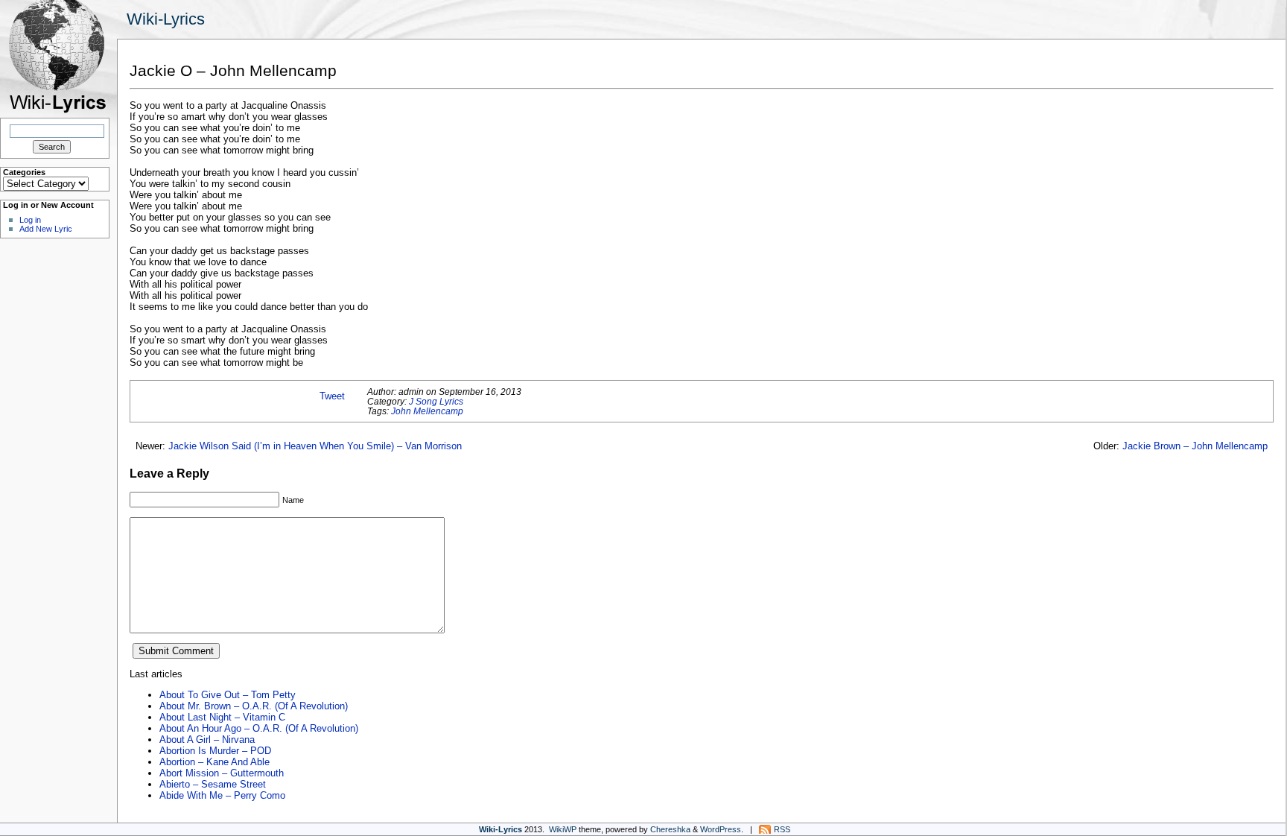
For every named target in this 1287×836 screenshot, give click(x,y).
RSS (782, 829)
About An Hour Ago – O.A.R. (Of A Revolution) (258, 728)
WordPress (720, 829)
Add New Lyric (45, 228)
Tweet (332, 396)
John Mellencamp (427, 411)
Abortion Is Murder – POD (215, 750)
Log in (30, 219)
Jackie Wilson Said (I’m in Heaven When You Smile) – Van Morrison (315, 446)
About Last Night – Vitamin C (222, 717)
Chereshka (670, 829)
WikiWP (562, 829)
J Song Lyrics (436, 401)
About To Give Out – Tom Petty (227, 694)
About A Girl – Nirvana (207, 739)
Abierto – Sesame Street (212, 784)
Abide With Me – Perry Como (222, 795)
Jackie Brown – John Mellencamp (1195, 446)
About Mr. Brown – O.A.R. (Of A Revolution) (253, 706)
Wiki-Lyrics (166, 19)
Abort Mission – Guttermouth (221, 773)
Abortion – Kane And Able (214, 761)
